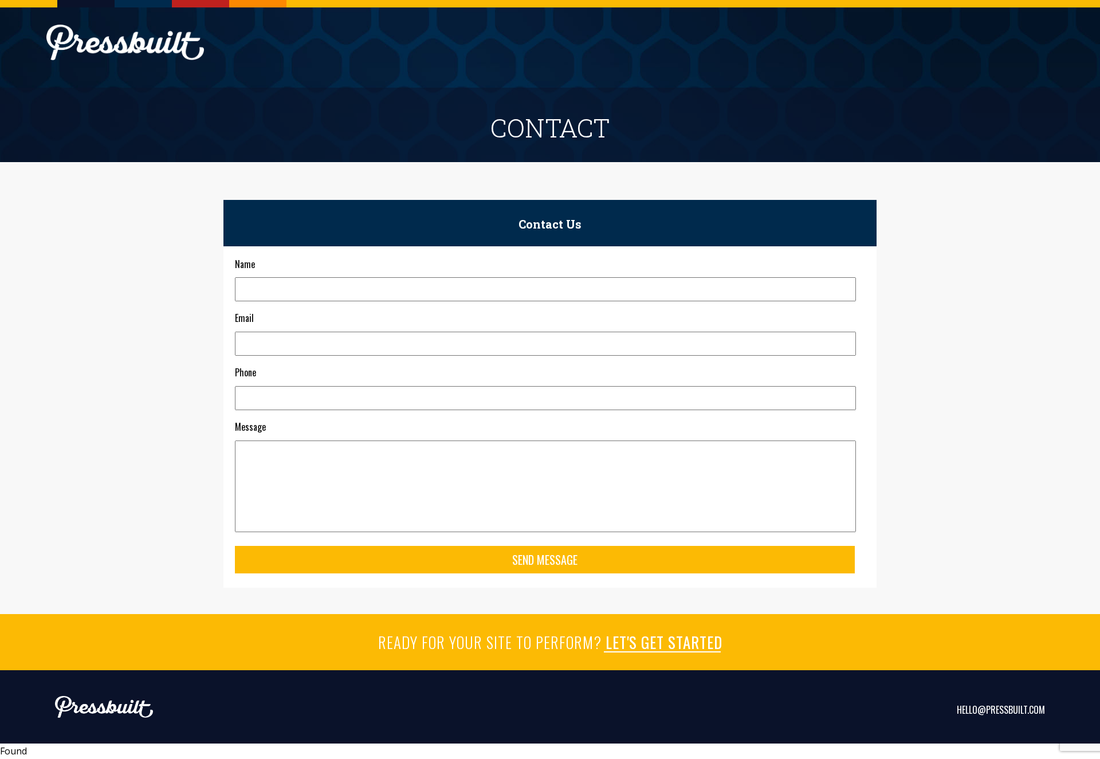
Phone (245, 373)
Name (245, 264)
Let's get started (664, 642)
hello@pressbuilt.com (1001, 710)
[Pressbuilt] (125, 42)
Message (250, 427)
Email (244, 318)
